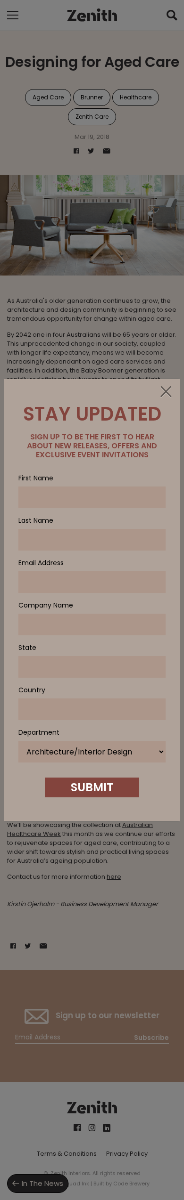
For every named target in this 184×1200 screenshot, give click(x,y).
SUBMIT (92, 787)
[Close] (166, 392)
